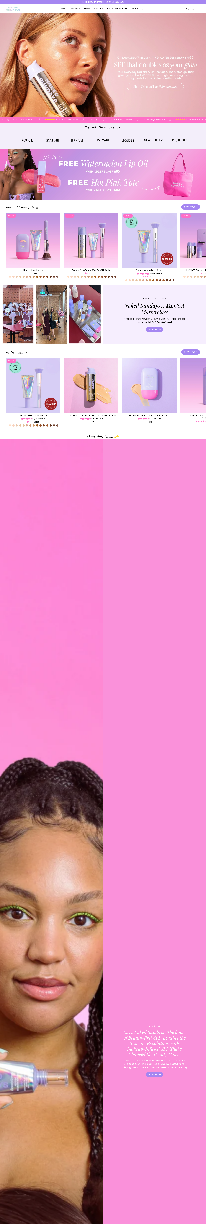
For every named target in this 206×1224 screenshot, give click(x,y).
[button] (64, 9)
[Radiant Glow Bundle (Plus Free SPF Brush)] (91, 240)
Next (202, 240)
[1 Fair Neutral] (10, 277)
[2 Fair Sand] (17, 277)
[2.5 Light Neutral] (20, 277)
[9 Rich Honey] (47, 277)
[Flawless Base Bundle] (33, 240)
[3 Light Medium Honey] (24, 277)
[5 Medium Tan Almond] (34, 277)
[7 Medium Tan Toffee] (40, 277)
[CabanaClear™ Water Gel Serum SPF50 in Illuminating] (91, 385)
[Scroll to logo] (27, 140)
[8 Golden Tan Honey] (44, 277)
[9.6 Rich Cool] (54, 277)
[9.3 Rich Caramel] (51, 277)
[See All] (58, 277)
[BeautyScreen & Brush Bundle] (149, 240)
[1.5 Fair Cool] (13, 277)
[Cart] (198, 9)
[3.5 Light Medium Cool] (27, 277)
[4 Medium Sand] (30, 277)
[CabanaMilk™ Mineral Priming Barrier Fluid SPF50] (149, 385)
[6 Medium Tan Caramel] (37, 277)
